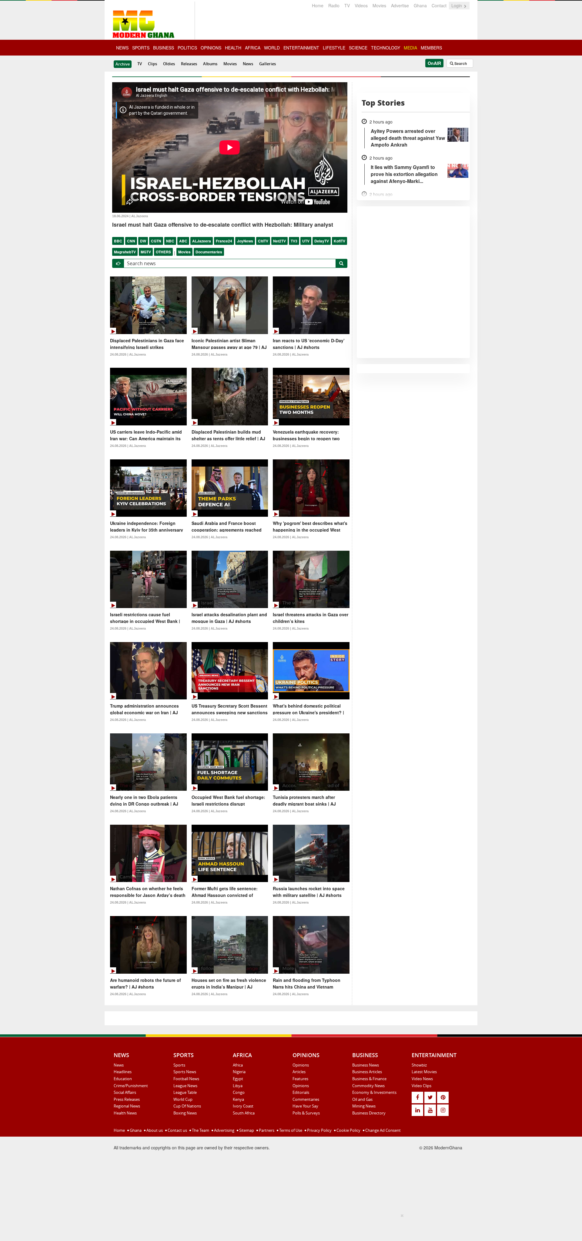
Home (317, 5)
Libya (237, 1085)
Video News (422, 1078)
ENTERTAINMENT (301, 48)
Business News (365, 1065)
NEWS (122, 48)
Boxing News (185, 1113)
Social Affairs (125, 1092)
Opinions (301, 1065)
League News (185, 1085)
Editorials (301, 1092)
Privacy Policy (319, 1130)
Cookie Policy (348, 1130)
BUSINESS (163, 48)
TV (347, 5)
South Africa (244, 1113)
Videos (361, 5)
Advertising (223, 1130)
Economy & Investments (374, 1092)
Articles (299, 1071)
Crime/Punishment (131, 1085)
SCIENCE (358, 48)
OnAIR (434, 63)
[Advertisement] (289, 1226)
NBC (170, 241)
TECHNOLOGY (385, 48)
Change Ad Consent (382, 1130)
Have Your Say (305, 1106)
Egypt (238, 1078)
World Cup (182, 1099)
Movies (379, 5)
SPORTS (140, 48)
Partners (266, 1130)
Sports (179, 1065)
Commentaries (306, 1099)
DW (143, 241)
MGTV (146, 252)
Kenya (238, 1099)
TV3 (294, 241)
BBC (118, 241)
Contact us (177, 1130)
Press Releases (127, 1099)
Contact (439, 5)
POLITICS (187, 48)
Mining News (364, 1106)
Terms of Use (290, 1130)
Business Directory (369, 1113)
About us (154, 1130)
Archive (122, 64)
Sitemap (246, 1130)
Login (457, 5)
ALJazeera (201, 241)
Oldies (169, 63)
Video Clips (421, 1085)
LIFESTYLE (334, 48)
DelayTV (321, 241)
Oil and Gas (362, 1099)
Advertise (400, 5)
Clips (152, 63)
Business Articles (367, 1071)
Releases (189, 63)
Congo (239, 1092)
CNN (131, 241)
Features (300, 1078)
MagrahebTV (125, 252)
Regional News (127, 1106)
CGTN (156, 241)
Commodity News (368, 1085)
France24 (224, 241)
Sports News (184, 1071)
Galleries (267, 63)
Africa (238, 1065)
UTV (305, 241)
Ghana (420, 5)
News (248, 63)
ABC (183, 241)
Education (123, 1078)
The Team (200, 1130)
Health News (125, 1113)
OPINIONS (211, 48)
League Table (185, 1092)
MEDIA (410, 48)
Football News (186, 1078)
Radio (334, 5)
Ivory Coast (243, 1106)
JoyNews (245, 241)
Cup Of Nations (187, 1106)
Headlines (123, 1071)
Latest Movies (424, 1071)
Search (460, 63)
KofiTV (339, 241)
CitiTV (263, 241)
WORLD (272, 48)
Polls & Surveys (306, 1113)
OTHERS (163, 252)
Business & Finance (369, 1078)
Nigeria (239, 1071)
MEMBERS (431, 48)
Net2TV (279, 241)
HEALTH (233, 48)
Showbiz (419, 1065)
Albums (210, 63)
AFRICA (252, 48)
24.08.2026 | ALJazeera (128, 354)
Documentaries (209, 252)
